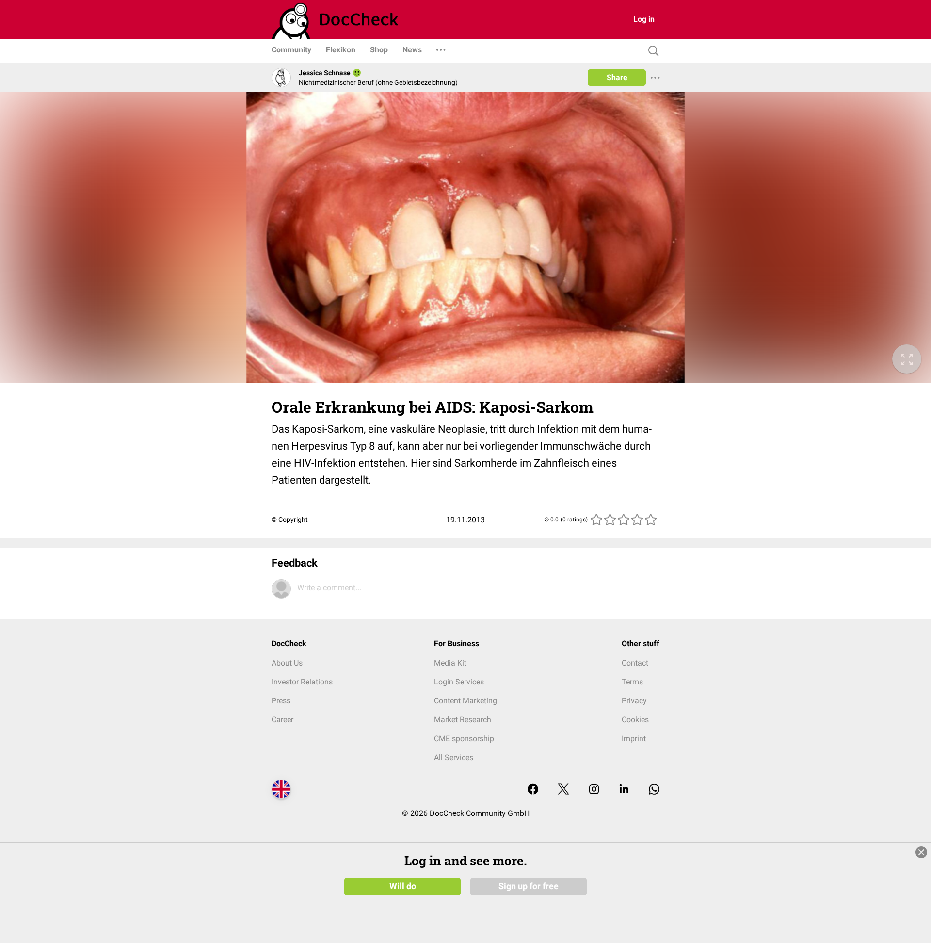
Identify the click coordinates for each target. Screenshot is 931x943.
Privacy (634, 700)
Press (281, 700)
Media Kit (450, 662)
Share (617, 77)
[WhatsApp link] (654, 790)
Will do (402, 886)
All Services (453, 757)
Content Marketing (465, 700)
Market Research (462, 719)
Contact (635, 662)
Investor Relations (302, 681)
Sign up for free (528, 886)
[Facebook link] (533, 790)
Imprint (634, 738)
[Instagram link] (594, 790)
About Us (287, 662)
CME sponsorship (464, 738)
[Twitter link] (563, 790)
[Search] (651, 51)
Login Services (459, 681)
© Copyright (290, 519)
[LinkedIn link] (624, 790)
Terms (632, 681)
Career (282, 719)
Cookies (635, 719)
